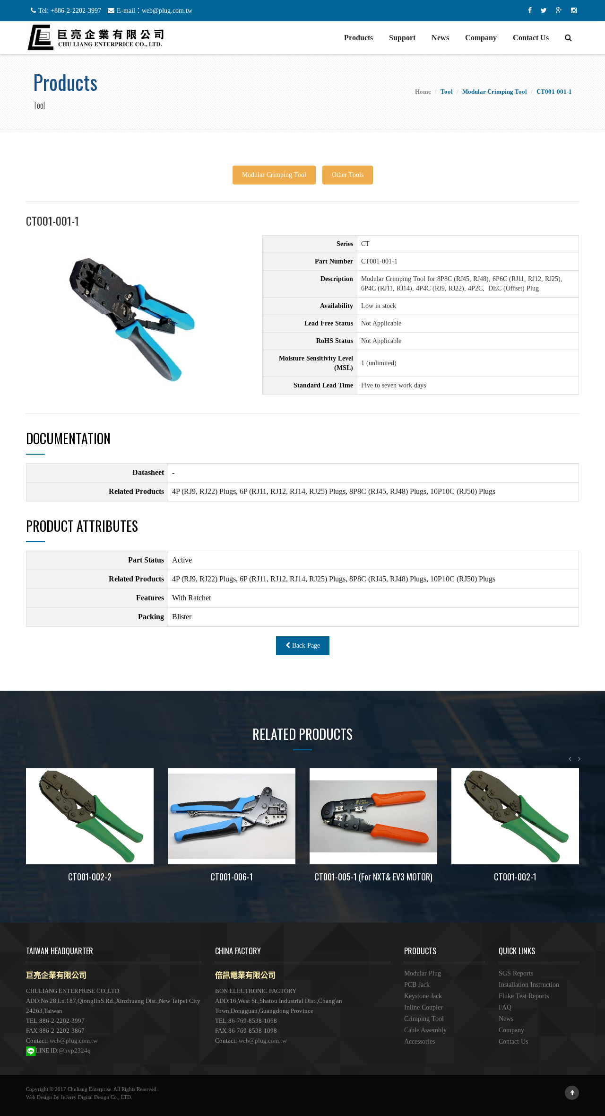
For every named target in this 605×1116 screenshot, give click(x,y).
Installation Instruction (529, 984)
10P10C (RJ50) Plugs (462, 491)
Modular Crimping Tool (274, 174)
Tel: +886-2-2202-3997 (69, 10)
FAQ (505, 1007)
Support (402, 38)
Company (481, 38)
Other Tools (347, 174)
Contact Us (531, 38)
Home (423, 91)
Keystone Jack (423, 996)
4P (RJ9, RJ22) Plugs (204, 491)
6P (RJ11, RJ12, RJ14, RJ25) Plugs (293, 491)
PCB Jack (417, 984)
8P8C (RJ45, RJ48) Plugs (387, 491)
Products (358, 38)
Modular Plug (422, 973)
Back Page (305, 645)
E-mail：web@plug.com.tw (154, 10)
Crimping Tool (424, 1018)
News (440, 38)
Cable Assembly (425, 1030)
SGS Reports (516, 973)
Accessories (419, 1041)
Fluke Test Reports (524, 996)
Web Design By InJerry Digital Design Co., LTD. (79, 1097)
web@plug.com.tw (73, 1040)
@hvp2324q (75, 1050)
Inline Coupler (423, 1007)
